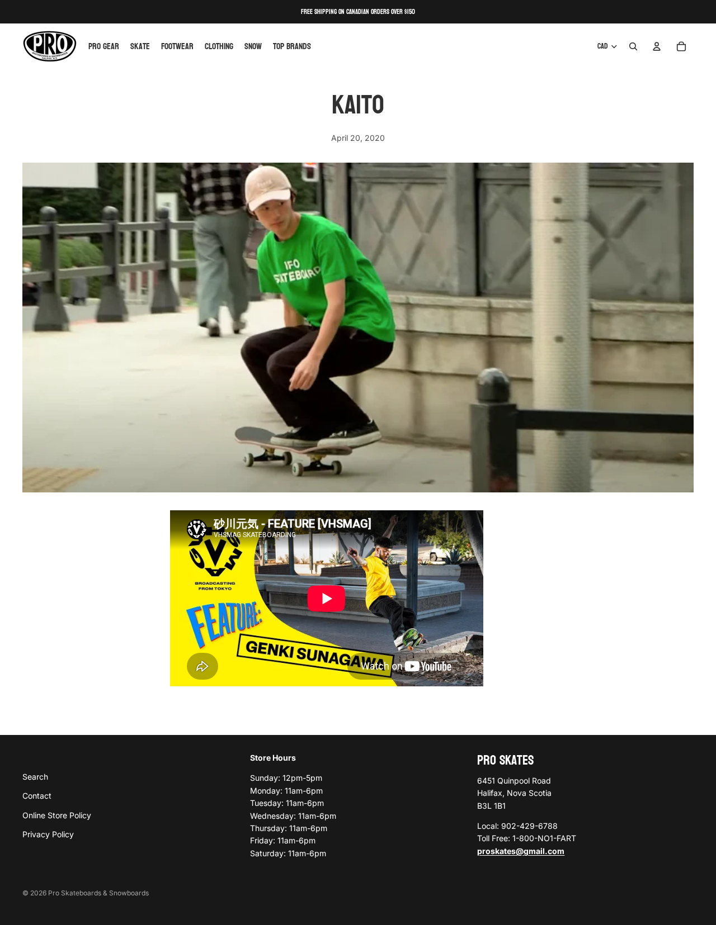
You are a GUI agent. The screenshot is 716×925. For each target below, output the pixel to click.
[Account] (656, 46)
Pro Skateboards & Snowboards (98, 893)
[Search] (633, 46)
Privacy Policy (48, 834)
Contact (36, 795)
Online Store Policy (56, 814)
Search (35, 776)
